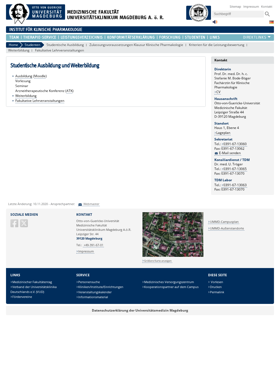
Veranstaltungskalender (95, 292)
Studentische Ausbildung (65, 44)
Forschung (169, 37)
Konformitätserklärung (131, 37)
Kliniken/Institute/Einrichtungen (100, 287)
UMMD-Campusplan (224, 222)
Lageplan (223, 132)
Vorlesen (216, 282)
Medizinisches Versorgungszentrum (169, 282)
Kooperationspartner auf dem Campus (171, 287)
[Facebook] (14, 225)
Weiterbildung (19, 50)
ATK (69, 90)
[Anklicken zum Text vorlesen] (215, 23)
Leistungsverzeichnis (82, 37)
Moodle (40, 76)
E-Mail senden (230, 153)
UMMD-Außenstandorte (227, 228)
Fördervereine (22, 297)
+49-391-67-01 (93, 245)
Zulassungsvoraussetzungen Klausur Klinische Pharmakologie (136, 44)
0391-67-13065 (235, 168)
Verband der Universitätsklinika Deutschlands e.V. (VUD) (33, 289)
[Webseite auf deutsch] (271, 22)
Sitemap (235, 6)
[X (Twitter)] (24, 225)
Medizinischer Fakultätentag (32, 282)
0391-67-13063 (235, 185)
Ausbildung (23, 76)
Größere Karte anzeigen (158, 261)
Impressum (251, 6)
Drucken (216, 287)
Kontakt (266, 6)
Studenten (195, 37)
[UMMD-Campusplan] (173, 256)
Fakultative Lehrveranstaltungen (59, 50)
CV (218, 92)
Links (215, 37)
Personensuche (89, 282)
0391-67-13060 (235, 144)
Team (14, 37)
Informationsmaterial (93, 297)
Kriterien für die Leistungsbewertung (216, 44)
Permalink (217, 292)
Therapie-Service (39, 37)
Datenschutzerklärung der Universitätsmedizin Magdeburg (140, 310)
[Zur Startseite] (35, 23)
